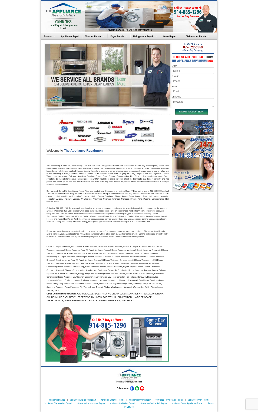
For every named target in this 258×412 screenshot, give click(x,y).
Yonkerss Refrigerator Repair (169, 399)
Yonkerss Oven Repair (198, 399)
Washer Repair (93, 36)
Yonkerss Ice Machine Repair (91, 403)
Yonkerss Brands (57, 399)
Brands (48, 36)
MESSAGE (176, 96)
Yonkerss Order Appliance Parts (187, 403)
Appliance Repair (70, 36)
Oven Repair (169, 36)
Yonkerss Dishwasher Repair (58, 403)
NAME (174, 65)
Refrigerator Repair (143, 36)
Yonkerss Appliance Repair (83, 399)
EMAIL (174, 86)
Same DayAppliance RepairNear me (203, 126)
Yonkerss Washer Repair (112, 399)
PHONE (175, 76)
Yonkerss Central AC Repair (153, 403)
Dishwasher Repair (196, 36)
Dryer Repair (117, 36)
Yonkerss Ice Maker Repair (122, 403)
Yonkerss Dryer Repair (140, 399)
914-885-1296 (188, 11)
